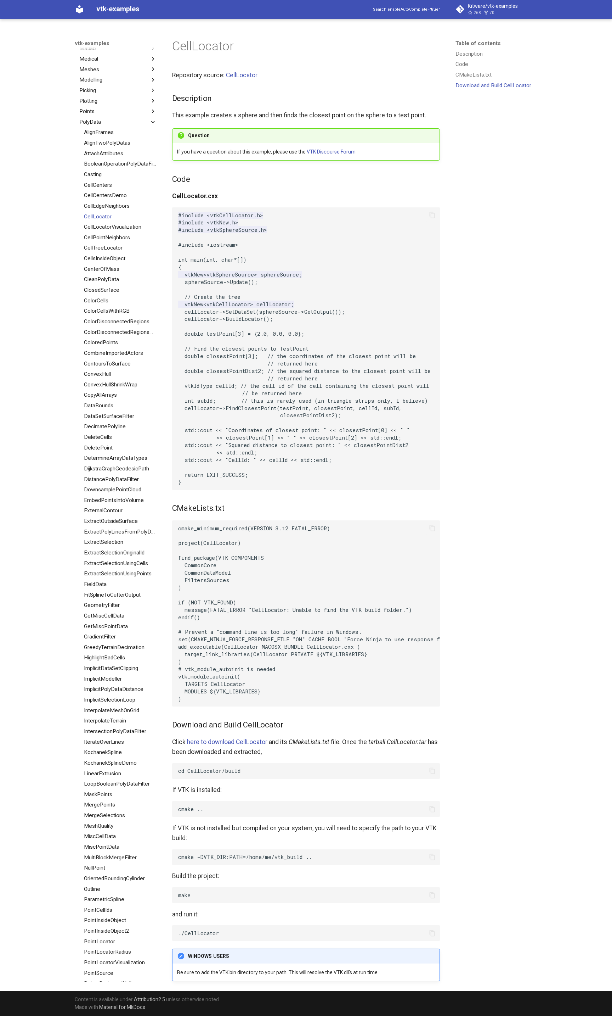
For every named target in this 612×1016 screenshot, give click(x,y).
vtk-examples (92, 43)
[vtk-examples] (79, 9)
